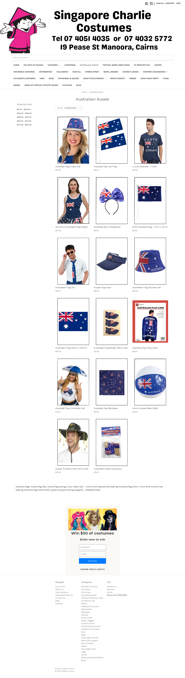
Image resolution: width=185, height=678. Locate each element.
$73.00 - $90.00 (24, 124)
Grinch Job (60, 586)
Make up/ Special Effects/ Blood (41, 85)
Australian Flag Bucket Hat (146, 287)
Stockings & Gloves (68, 78)
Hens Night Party (149, 78)
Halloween (62, 72)
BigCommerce (69, 669)
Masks (132, 78)
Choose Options (150, 145)
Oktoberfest (45, 72)
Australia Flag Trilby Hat (67, 166)
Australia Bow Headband (107, 227)
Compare (72, 140)
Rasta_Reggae (110, 72)
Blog (78, 85)
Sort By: (60, 108)
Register (170, 3)
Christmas (69, 65)
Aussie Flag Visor (102, 287)
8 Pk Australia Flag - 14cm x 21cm (149, 227)
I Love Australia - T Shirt (144, 166)
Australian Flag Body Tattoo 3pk (111, 348)
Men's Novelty (117, 78)
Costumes (53, 65)
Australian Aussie (89, 65)
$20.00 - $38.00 (24, 113)
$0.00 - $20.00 (23, 109)
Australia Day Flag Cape (145, 348)
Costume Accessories (154, 72)
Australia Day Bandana (106, 408)
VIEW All (76, 72)
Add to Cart (73, 145)
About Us (59, 589)
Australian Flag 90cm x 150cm (71, 348)
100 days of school (33, 65)
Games (16, 85)
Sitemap (59, 603)
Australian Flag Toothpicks (108, 468)
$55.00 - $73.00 (24, 121)
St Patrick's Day (142, 65)
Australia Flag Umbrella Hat (70, 408)
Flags (166, 78)
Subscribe (92, 561)
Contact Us (60, 598)
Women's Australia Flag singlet (71, 227)
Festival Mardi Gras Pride (116, 65)
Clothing (67, 85)
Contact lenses (131, 72)
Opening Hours (62, 592)
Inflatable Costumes (24, 72)
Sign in (159, 3)
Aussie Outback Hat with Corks (71, 468)
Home (16, 65)
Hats (42, 78)
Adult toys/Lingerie (93, 78)
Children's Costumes (24, 78)
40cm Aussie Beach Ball (145, 408)
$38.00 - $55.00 (24, 117)
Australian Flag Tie (65, 287)
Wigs (51, 78)
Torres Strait (92, 72)
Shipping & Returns (64, 595)
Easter (158, 65)
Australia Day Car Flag (105, 166)
